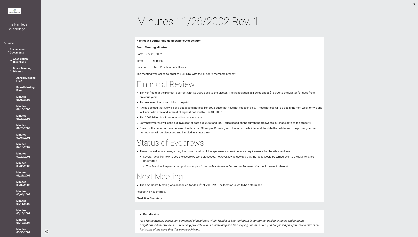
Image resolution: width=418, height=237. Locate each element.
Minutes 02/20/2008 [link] (23, 155)
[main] (198, 21)
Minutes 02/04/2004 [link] (23, 136)
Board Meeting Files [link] (25, 89)
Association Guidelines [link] (20, 60)
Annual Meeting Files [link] (26, 79)
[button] (414, 4)
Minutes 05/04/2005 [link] (23, 193)
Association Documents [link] (17, 51)
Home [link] (10, 43)
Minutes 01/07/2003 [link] (23, 98)
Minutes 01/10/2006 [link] (23, 108)
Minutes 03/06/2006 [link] (23, 164)
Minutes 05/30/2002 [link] (23, 231)
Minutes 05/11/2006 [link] (23, 202)
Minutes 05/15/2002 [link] (23, 212)
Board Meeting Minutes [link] (22, 70)
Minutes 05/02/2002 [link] (23, 183)
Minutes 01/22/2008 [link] (23, 117)
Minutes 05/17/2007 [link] (23, 221)
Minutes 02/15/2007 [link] (23, 146)
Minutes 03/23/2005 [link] (23, 174)
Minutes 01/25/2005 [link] (23, 127)
